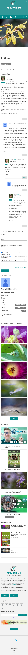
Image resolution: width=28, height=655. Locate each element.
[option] (14, 33)
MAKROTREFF (14, 7)
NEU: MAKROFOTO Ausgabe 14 (12, 469)
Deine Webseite (5, 248)
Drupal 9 (13, 639)
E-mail (2, 239)
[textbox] (14, 263)
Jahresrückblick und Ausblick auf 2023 (18, 550)
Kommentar (4, 257)
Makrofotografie (9, 516)
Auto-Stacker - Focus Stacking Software (12, 446)
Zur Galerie (13, 51)
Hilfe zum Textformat (20, 267)
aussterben (13, 584)
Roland (15, 159)
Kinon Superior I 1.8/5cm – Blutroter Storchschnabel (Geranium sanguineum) (19, 526)
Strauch (6, 314)
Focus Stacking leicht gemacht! (12, 514)
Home (14, 643)
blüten (10, 314)
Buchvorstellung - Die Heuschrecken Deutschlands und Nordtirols (18, 534)
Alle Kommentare (6, 256)
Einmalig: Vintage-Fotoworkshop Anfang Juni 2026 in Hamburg (13, 491)
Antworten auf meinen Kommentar (19, 256)
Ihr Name (3, 234)
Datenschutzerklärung (14, 648)
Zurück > (20, 51)
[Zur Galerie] (14, 2)
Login (14, 652)
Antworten (24, 119)
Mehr (14, 555)
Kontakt (14, 595)
